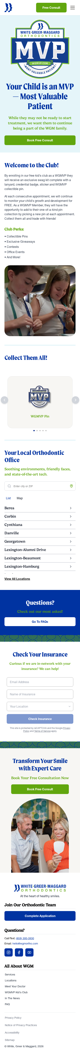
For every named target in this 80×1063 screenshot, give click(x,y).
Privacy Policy (13, 1017)
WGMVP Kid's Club (16, 992)
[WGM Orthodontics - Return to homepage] (40, 888)
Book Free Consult (40, 140)
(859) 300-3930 (25, 938)
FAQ (7, 1004)
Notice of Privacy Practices (21, 1025)
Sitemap (10, 1040)
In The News (12, 998)
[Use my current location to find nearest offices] (71, 486)
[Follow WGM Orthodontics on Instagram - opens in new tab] (8, 952)
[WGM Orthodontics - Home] (8, 7)
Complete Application (40, 916)
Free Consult (51, 7)
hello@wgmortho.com (25, 943)
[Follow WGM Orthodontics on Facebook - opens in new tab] (19, 952)
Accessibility (12, 1032)
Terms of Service (42, 731)
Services (10, 974)
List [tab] (8, 498)
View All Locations (17, 579)
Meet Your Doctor (15, 986)
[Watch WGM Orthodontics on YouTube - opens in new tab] (29, 952)
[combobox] (40, 706)
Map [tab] (20, 498)
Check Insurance (40, 719)
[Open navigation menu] (73, 8)
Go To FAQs (40, 622)
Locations (10, 980)
